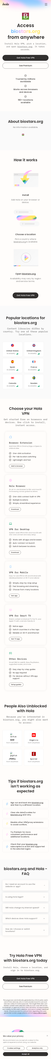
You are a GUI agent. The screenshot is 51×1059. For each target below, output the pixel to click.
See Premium (25, 65)
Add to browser (17, 466)
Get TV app (15, 639)
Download (15, 509)
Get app (14, 596)
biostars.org (24, 46)
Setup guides (16, 684)
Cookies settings (13, 1048)
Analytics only (37, 1048)
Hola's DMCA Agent (40, 1013)
